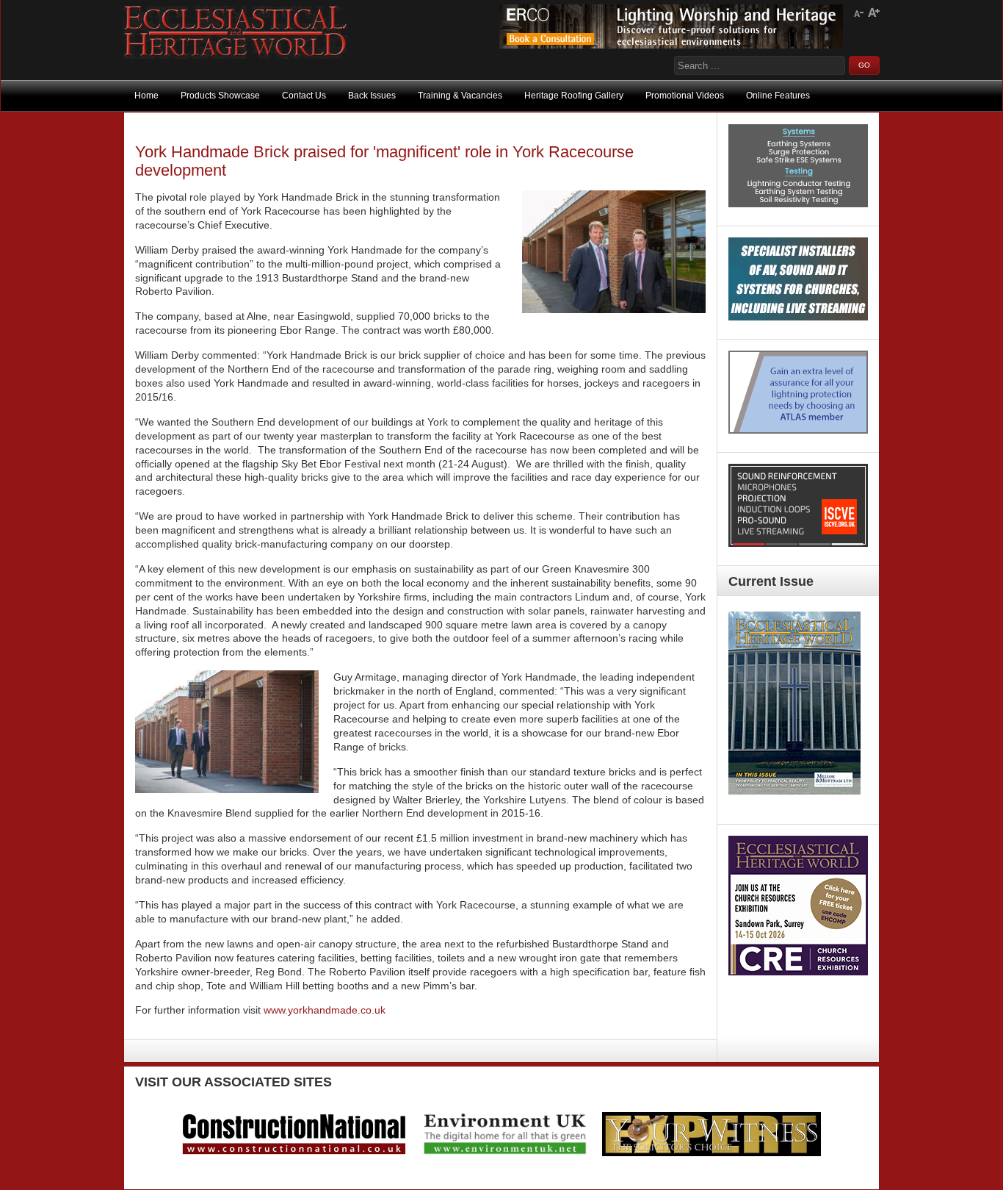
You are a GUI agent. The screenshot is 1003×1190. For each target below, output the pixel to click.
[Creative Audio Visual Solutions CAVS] (798, 317)
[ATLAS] (798, 430)
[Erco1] (671, 45)
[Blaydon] (798, 543)
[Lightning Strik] (798, 203)
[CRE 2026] (798, 972)
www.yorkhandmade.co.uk (324, 1010)
